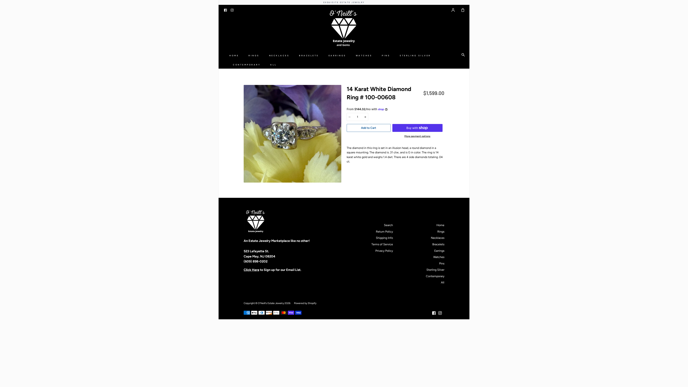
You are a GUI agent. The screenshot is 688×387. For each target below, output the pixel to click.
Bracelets (309, 55)
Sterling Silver (415, 55)
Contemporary (247, 65)
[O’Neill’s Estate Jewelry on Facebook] (434, 313)
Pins (386, 55)
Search (388, 225)
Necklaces (279, 55)
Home (234, 55)
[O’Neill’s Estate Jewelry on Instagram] (440, 313)
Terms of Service (382, 244)
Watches (364, 55)
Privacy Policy (384, 250)
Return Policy (384, 231)
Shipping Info (384, 238)
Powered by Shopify (305, 303)
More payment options (417, 136)
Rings (254, 55)
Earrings (337, 55)
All (273, 65)
